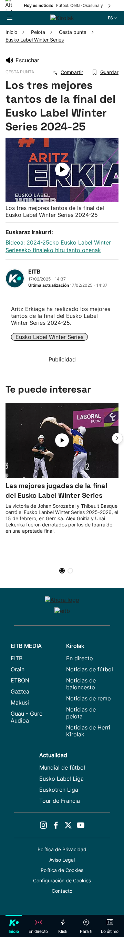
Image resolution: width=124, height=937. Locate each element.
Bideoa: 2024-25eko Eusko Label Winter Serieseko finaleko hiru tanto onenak (58, 246)
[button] (117, 438)
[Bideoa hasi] (62, 169)
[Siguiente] (110, 5)
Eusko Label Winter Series (49, 336)
